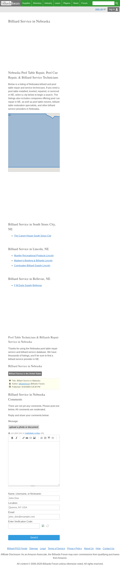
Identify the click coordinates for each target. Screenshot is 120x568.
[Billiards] (10, 3)
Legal (43, 548)
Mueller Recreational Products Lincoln (34, 255)
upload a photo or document (23, 427)
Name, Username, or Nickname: (24, 494)
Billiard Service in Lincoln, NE (28, 249)
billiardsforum (24, 384)
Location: (13, 503)
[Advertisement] (34, 46)
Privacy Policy (74, 548)
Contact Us (108, 548)
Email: (11, 512)
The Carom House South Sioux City (32, 236)
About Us (89, 548)
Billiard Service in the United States (25, 374)
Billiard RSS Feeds (17, 548)
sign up (99, 9)
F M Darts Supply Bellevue (28, 285)
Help (98, 548)
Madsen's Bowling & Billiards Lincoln (33, 260)
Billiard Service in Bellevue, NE (29, 279)
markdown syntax (32, 433)
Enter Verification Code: (20, 521)
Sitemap (33, 548)
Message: (13, 421)
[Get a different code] (47, 525)
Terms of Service (56, 548)
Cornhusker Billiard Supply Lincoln (32, 265)
